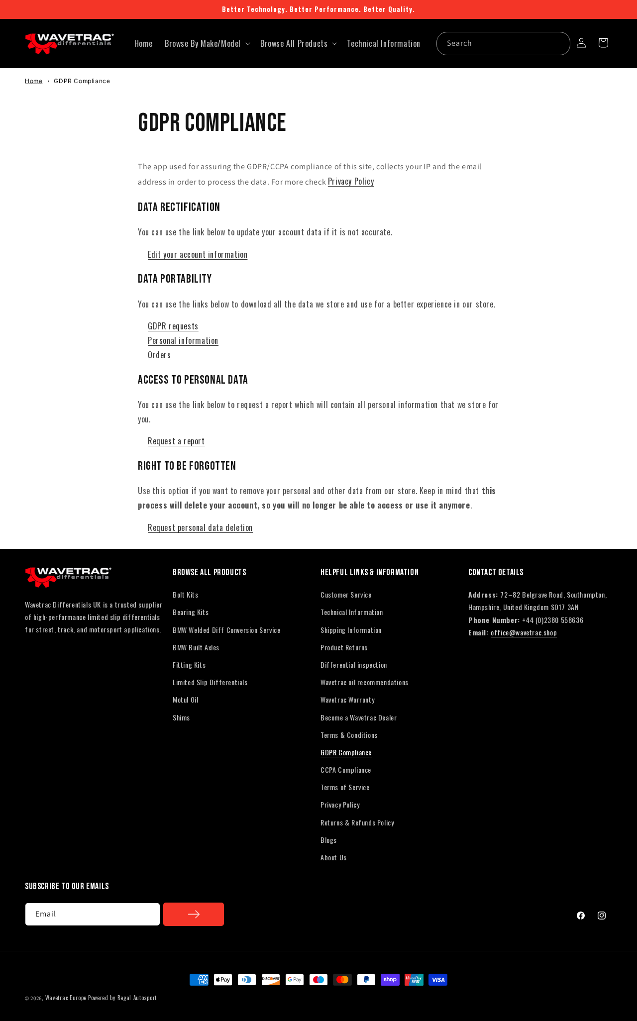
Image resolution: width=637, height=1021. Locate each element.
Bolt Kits (185, 594)
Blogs (328, 839)
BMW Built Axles (196, 647)
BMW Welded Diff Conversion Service (226, 629)
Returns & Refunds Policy (357, 822)
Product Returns (344, 647)
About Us (333, 857)
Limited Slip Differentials (210, 682)
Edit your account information (197, 254)
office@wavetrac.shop (524, 632)
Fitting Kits (189, 664)
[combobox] (503, 43)
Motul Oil (185, 699)
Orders (159, 355)
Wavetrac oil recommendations (364, 682)
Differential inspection (353, 664)
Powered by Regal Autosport (122, 998)
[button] (206, 43)
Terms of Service (345, 787)
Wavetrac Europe (66, 998)
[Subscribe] (193, 914)
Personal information (183, 340)
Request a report (176, 441)
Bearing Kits (191, 612)
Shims (181, 717)
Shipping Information (351, 629)
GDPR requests (173, 326)
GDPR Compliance (346, 752)
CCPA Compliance (345, 769)
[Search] (559, 43)
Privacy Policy (351, 181)
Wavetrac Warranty (347, 699)
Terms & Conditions (349, 734)
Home (33, 81)
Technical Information (351, 612)
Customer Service (346, 594)
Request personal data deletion (200, 527)
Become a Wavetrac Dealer (358, 717)
